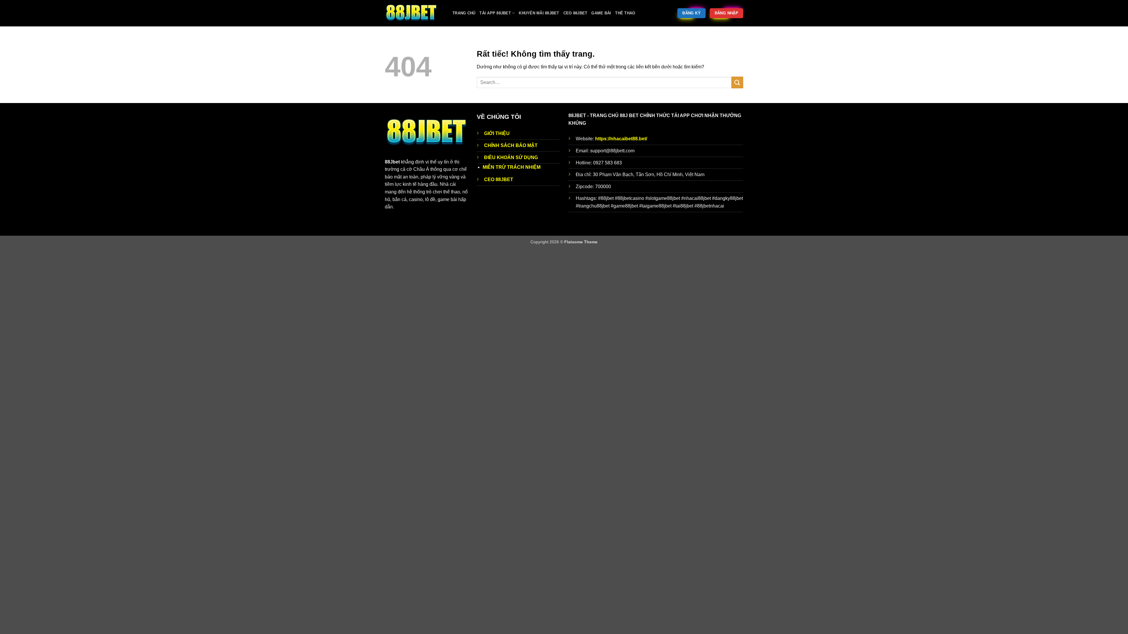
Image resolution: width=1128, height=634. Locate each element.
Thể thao (625, 13)
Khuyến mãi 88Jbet (539, 13)
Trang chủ (463, 13)
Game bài (601, 13)
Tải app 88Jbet (495, 13)
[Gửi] (737, 82)
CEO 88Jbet (575, 13)
